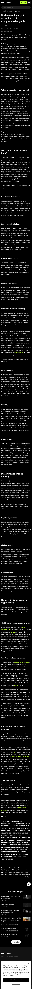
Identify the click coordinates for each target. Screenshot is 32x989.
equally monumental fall (21, 662)
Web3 (10, 11)
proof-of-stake (18, 352)
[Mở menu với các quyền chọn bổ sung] (29, 2)
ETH (15, 752)
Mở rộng (27, 876)
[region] (16, 975)
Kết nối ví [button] (23, 2)
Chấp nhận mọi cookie (16, 979)
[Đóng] (28, 963)
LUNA (16, 685)
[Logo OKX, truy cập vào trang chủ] (6, 2)
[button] (3, 7)
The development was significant (19, 756)
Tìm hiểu (3, 11)
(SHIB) (13, 632)
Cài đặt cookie (16, 984)
